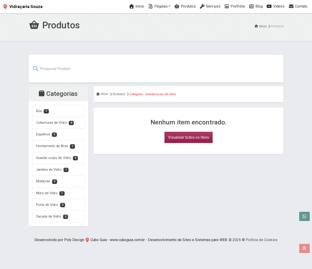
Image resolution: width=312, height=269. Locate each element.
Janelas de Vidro (51, 169)
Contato (300, 6)
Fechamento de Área (54, 146)
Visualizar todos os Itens (188, 137)
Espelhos (45, 134)
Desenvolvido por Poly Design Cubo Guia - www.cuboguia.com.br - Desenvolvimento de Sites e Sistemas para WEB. (131, 240)
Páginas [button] (160, 6)
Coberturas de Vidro (54, 123)
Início (139, 6)
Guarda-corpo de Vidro (56, 158)
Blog (258, 6)
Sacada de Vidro (51, 216)
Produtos (188, 6)
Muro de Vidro (49, 193)
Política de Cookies (262, 240)
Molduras (45, 181)
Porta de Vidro (49, 205)
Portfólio (237, 6)
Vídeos (278, 6)
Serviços (212, 6)
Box (41, 111)
